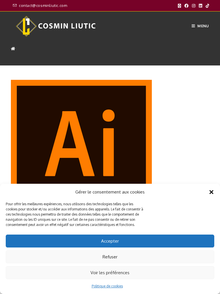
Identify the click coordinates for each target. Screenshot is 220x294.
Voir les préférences (110, 272)
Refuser (110, 257)
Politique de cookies (107, 286)
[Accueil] (13, 48)
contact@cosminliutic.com (43, 5)
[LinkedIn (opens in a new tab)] (200, 6)
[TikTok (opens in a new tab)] (206, 6)
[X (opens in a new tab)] (179, 6)
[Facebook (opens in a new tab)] (186, 6)
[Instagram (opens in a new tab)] (193, 6)
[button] (211, 192)
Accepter (110, 241)
